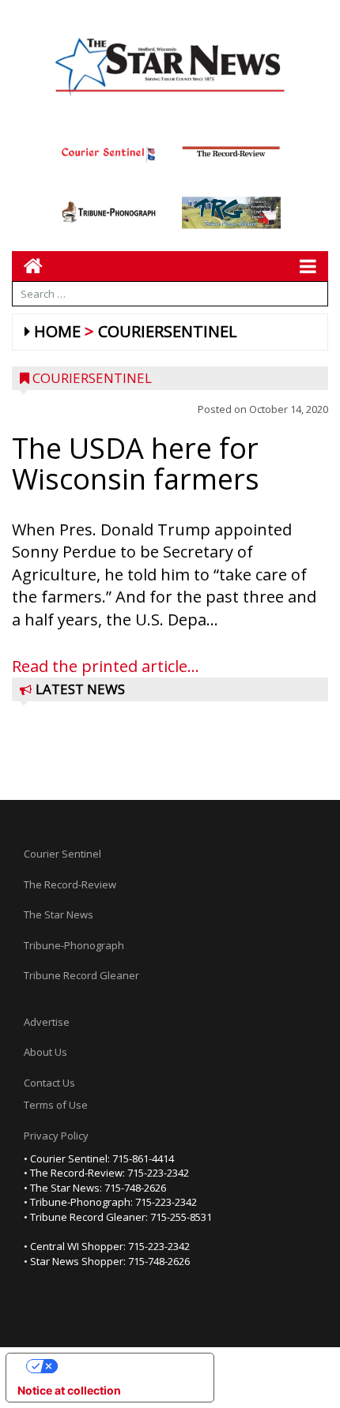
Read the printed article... (105, 666)
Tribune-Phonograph (74, 945)
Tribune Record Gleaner (81, 975)
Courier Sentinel (62, 854)
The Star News (58, 914)
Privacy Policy (56, 1135)
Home (57, 331)
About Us (45, 1052)
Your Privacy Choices (126, 1365)
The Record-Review (70, 884)
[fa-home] (27, 265)
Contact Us (49, 1083)
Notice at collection (69, 1390)
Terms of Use (56, 1105)
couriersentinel (167, 331)
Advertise (47, 1022)
